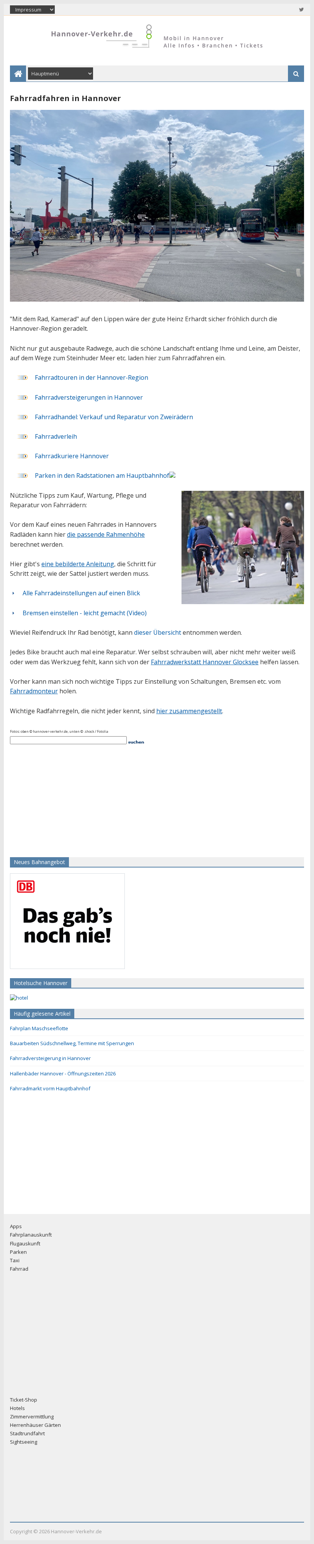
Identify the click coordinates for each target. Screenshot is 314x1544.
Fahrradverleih (56, 436)
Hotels (17, 1408)
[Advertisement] (58, 800)
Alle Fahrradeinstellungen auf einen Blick (81, 593)
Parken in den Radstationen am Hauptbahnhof (102, 475)
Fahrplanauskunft (31, 1234)
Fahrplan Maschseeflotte (39, 1028)
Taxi (15, 1260)
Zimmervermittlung (32, 1416)
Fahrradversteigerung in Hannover (50, 1058)
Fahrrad (19, 1268)
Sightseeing (23, 1441)
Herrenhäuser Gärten (35, 1424)
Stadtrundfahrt (27, 1433)
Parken (18, 1251)
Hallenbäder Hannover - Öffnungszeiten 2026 (63, 1073)
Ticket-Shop (23, 1399)
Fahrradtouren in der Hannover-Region (91, 377)
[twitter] (301, 9)
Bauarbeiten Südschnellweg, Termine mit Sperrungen (72, 1043)
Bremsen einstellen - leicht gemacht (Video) (85, 613)
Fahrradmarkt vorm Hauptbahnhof (50, 1088)
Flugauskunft (25, 1243)
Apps (16, 1226)
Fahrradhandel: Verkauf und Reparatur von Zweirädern (114, 417)
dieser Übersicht (157, 632)
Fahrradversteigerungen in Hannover (89, 397)
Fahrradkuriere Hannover (72, 456)
